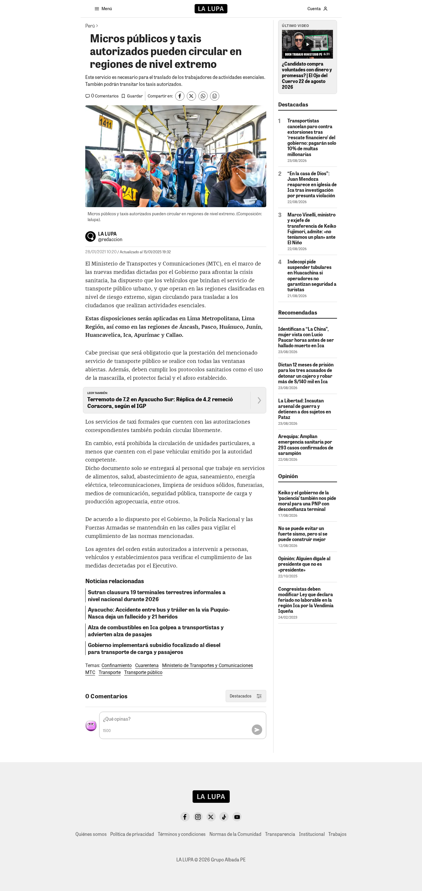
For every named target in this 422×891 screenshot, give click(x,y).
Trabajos (337, 834)
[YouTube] (237, 816)
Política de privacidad (132, 834)
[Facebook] (185, 816)
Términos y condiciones (182, 834)
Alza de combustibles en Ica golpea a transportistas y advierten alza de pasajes (156, 630)
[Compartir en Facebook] (179, 96)
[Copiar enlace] (214, 96)
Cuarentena (147, 665)
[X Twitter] (211, 816)
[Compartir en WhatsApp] (203, 96)
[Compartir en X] (191, 96)
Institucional (312, 834)
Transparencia (280, 834)
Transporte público (143, 672)
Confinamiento (117, 665)
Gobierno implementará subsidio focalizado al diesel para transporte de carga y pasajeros (154, 648)
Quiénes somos (91, 834)
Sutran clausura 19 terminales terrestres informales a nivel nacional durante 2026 (157, 595)
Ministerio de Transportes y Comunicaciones (207, 665)
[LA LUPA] (211, 8)
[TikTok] (224, 816)
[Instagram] (198, 816)
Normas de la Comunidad (235, 834)
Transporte (110, 672)
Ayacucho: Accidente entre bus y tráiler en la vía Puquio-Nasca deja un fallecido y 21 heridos (159, 613)
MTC (90, 672)
